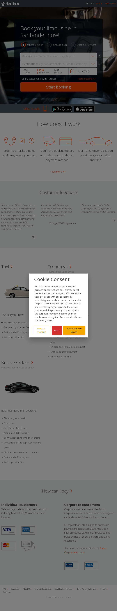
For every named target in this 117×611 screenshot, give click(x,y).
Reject (57, 330)
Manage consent (41, 330)
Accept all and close (74, 330)
